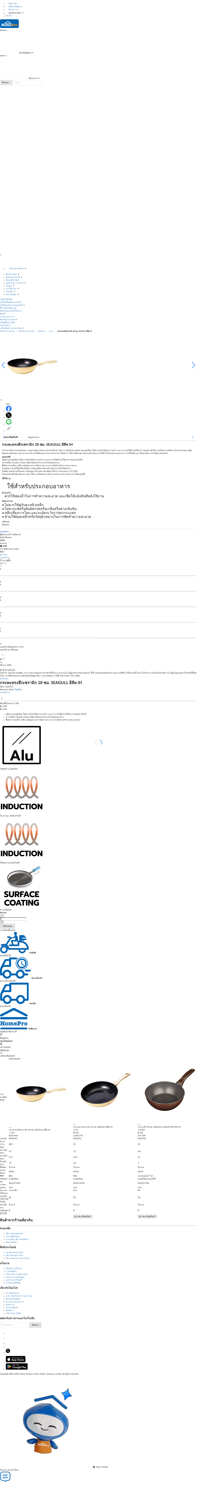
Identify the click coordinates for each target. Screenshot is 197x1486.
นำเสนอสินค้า (12, 1308)
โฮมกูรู (9, 286)
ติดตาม (35, 1325)
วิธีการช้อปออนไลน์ (14, 1234)
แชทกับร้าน (5, 558)
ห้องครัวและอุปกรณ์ (8, 320)
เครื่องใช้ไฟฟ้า (6, 299)
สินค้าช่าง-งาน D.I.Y (15, 283)
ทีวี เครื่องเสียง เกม (8, 308)
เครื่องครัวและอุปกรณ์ (26, 331)
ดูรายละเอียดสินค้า (82, 1217)
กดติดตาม (16, 535)
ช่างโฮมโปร (11, 289)
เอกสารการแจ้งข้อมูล (15, 1277)
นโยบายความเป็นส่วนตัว (17, 1274)
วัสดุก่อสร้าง (5, 325)
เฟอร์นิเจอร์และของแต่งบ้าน (12, 305)
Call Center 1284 (13, 1313)
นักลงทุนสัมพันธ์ (13, 1299)
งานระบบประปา (7, 317)
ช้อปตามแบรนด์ (13, 277)
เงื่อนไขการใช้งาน (14, 1269)
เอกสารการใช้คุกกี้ (14, 1280)
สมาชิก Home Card (14, 1253)
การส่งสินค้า (11, 1271)
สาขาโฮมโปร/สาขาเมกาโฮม (19, 1296)
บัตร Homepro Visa (14, 1255)
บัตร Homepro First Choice (18, 1258)
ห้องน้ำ (3, 314)
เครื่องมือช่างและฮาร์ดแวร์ (12, 328)
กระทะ (51, 331)
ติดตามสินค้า (11, 1242)
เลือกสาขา (33, 78)
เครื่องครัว (41, 331)
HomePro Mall (12, 280)
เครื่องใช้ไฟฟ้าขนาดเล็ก (10, 302)
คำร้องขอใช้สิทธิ (13, 1283)
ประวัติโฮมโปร (12, 1293)
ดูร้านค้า (3, 555)
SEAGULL (4, 679)
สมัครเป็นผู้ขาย (15, 7)
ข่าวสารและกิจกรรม (15, 1302)
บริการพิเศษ (11, 295)
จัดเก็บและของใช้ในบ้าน (11, 311)
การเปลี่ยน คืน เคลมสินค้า (17, 1239)
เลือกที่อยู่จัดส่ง (25, 53)
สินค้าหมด (7, 926)
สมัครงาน (10, 1305)
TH (7, 16)
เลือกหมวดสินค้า (16, 269)
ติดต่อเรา (10, 1310)
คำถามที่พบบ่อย (12, 1237)
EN (10, 16)
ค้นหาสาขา (13, 10)
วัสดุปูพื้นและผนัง (7, 322)
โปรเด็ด (9, 292)
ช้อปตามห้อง (11, 274)
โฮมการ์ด (12, 4)
